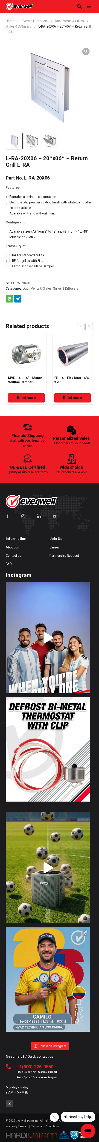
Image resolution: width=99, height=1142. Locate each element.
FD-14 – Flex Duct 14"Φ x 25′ (72, 380)
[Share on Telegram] (17, 299)
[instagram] (23, 516)
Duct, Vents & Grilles (69, 21)
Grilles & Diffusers (18, 26)
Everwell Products (35, 21)
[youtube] (54, 516)
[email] (9, 1103)
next (89, 326)
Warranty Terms (16, 1126)
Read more (26, 398)
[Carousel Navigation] (85, 326)
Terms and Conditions (45, 1126)
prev (80, 326)
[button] (86, 51)
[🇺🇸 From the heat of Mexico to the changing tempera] (48, 982)
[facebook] (7, 516)
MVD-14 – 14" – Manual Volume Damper (26, 380)
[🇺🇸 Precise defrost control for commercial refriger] (48, 752)
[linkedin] (39, 516)
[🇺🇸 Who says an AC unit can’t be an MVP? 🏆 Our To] (48, 867)
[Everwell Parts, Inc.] (19, 6)
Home (10, 21)
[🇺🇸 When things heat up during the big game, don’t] (48, 637)
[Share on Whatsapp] (9, 299)
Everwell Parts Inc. (27, 1121)
